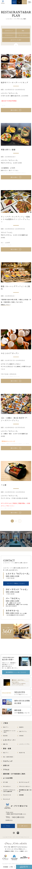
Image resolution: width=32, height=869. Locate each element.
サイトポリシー (7, 786)
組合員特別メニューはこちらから (16, 672)
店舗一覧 (16, 539)
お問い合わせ (24, 2)
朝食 (23, 30)
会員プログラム (23, 731)
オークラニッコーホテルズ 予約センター (15, 849)
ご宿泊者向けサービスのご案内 (9, 731)
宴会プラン (6, 752)
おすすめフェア (9, 30)
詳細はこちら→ (5, 305)
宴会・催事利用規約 (8, 757)
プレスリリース (7, 795)
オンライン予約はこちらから (16, 583)
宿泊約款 (5, 735)
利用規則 (21, 735)
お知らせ (6, 765)
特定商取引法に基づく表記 (25, 790)
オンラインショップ (24, 782)
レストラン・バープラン (24, 744)
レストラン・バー (9, 740)
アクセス (6, 769)
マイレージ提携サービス (21, 851)
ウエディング (8, 761)
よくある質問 (8, 778)
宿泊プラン (6, 727)
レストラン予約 (19, 2)
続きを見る (14, 110)
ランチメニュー (9, 35)
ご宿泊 (5, 723)
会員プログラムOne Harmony (19, 847)
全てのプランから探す (16, 40)
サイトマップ (6, 799)
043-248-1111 (18, 817)
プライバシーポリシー (24, 786)
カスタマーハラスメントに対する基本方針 (9, 790)
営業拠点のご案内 (9, 851)
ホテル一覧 (7, 847)
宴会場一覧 (22, 752)
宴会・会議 (7, 748)
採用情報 (21, 795)
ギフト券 (5, 782)
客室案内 (21, 727)
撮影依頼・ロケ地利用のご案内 (14, 774)
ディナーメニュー (23, 35)
